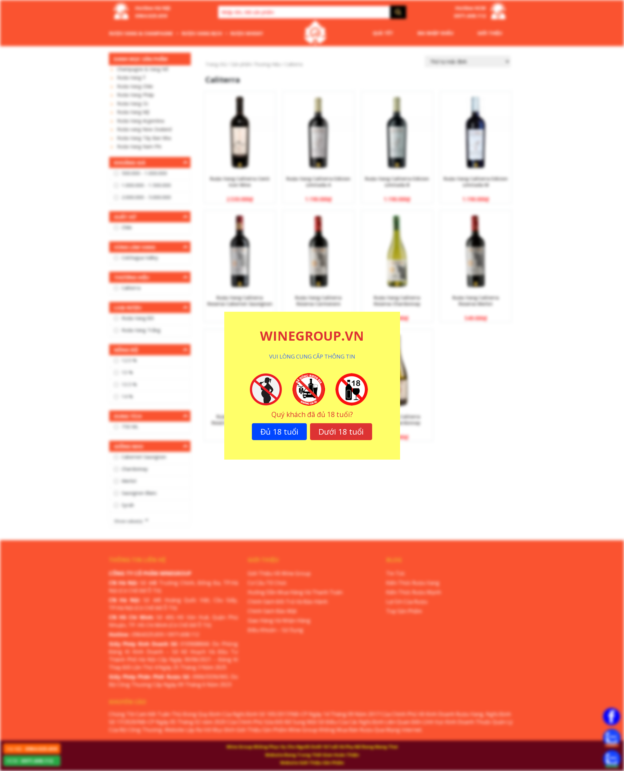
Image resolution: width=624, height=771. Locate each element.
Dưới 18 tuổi (341, 431)
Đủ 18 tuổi (279, 431)
